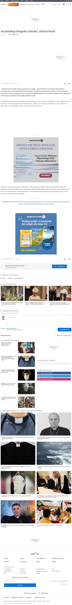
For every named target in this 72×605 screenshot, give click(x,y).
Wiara (37, 4)
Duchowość (22, 569)
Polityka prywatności (18, 601)
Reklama (34, 601)
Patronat (48, 601)
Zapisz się (20, 585)
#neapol (10, 278)
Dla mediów (29, 601)
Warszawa (54, 4)
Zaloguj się (3, 328)
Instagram (70, 1)
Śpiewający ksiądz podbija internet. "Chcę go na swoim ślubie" (16, 495)
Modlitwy (38, 573)
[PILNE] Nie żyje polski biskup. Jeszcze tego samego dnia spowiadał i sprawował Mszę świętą (53, 438)
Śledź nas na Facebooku (47, 373)
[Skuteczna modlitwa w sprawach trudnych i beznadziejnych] (26, 347)
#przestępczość (19, 278)
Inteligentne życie (58, 558)
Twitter (68, 1)
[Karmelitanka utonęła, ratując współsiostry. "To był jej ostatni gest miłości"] (54, 453)
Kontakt (24, 601)
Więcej (42, 4)
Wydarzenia (23, 4)
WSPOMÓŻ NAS (44, 593)
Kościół (13, 284)
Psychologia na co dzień (41, 571)
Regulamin (10, 601)
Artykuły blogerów (8, 571)
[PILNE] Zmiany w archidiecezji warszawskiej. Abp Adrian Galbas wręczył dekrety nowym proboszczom (52, 496)
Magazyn (7, 0)
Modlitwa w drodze (15, 0)
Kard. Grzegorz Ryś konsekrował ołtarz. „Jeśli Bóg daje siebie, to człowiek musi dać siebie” (35, 304)
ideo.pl (30, 603)
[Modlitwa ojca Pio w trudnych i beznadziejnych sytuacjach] (26, 388)
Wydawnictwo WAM (17, 597)
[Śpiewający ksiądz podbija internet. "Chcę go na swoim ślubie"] (18, 482)
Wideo (54, 561)
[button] (64, 4)
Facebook (66, 1)
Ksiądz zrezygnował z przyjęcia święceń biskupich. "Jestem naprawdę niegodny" (15, 467)
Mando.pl (29, 597)
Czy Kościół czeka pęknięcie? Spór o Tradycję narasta (50, 525)
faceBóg (27, 0)
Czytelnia (23, 561)
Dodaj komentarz (64, 329)
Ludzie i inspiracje (56, 571)
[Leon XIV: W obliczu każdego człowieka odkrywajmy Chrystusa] (60, 293)
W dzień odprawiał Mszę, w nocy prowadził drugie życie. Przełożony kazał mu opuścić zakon (9, 358)
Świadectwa (22, 571)
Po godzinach (40, 558)
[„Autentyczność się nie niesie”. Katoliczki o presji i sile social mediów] (26, 402)
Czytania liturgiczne (40, 569)
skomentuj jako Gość (12, 328)
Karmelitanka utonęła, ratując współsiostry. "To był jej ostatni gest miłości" (53, 467)
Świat (6, 558)
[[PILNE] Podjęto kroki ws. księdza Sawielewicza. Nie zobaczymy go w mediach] (18, 511)
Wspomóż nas (61, 266)
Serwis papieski (7, 569)
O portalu (5, 601)
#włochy (3, 278)
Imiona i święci (23, 573)
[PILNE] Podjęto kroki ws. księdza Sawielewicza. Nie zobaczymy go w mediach (17, 525)
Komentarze (31, 4)
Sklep (32, 0)
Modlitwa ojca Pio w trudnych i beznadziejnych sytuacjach (8, 384)
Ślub (5, 573)
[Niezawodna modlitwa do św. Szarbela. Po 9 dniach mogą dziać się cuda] (26, 375)
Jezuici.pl (6, 597)
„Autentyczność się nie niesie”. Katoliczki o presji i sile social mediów (8, 398)
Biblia (2, 0)
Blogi (22, 0)
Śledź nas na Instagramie (47, 379)
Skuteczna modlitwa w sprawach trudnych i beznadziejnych (6, 344)
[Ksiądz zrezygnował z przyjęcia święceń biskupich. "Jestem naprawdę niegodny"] (18, 453)
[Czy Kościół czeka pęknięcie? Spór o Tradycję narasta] (54, 511)
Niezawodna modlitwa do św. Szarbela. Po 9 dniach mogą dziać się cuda (8, 371)
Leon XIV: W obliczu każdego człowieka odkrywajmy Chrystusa (59, 303)
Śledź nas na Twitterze (47, 376)
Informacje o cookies (41, 601)
